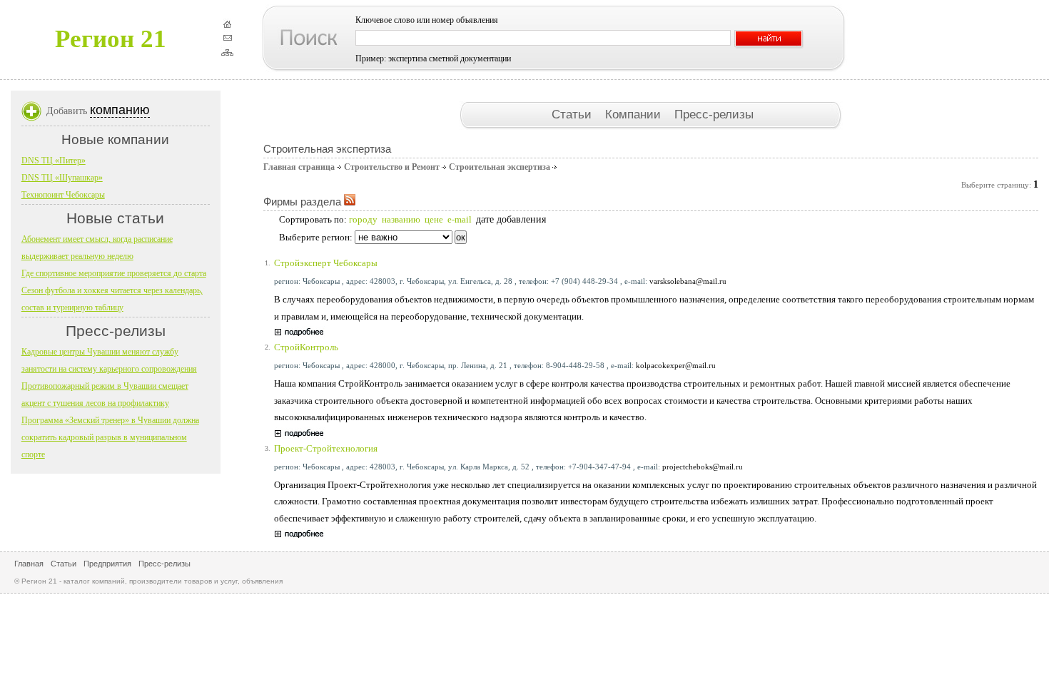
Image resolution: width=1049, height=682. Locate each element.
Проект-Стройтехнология (325, 448)
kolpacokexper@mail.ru (676, 365)
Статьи (573, 114)
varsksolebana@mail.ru (687, 281)
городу (363, 219)
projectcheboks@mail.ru (702, 466)
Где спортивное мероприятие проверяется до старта (113, 273)
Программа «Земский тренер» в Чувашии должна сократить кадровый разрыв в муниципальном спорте (110, 437)
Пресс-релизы (714, 114)
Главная (29, 563)
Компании (634, 114)
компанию (120, 110)
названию (401, 219)
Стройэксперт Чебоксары (325, 263)
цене (434, 219)
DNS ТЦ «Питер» (53, 161)
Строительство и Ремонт (392, 167)
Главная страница (299, 167)
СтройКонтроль (306, 347)
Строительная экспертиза (499, 167)
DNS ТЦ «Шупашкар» (62, 178)
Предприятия (107, 563)
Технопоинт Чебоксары (63, 195)
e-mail (459, 219)
